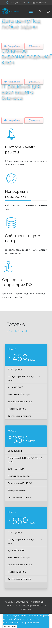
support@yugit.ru (38, 2)
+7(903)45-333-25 (17, 2)
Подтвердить (10, 626)
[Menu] (30, 11)
